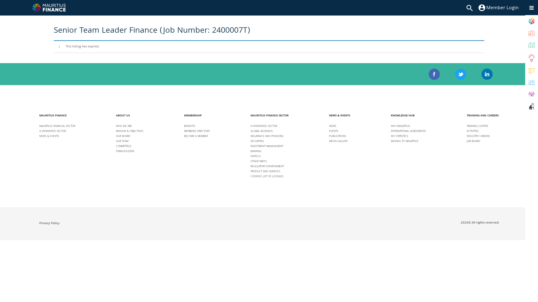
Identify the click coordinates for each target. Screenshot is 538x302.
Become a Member (196, 136)
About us (123, 115)
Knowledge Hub (403, 115)
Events (333, 131)
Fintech (256, 156)
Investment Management (267, 146)
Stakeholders (125, 151)
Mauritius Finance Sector (270, 115)
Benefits (189, 126)
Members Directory (197, 131)
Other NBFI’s (259, 161)
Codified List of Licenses (267, 176)
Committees (123, 146)
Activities (473, 131)
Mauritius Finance (53, 115)
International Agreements (408, 131)
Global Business (262, 131)
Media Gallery (338, 141)
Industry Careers (478, 136)
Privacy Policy (49, 223)
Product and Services (265, 171)
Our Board (123, 136)
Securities (257, 141)
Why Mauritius (400, 126)
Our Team (122, 141)
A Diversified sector (52, 131)
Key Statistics (399, 136)
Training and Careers (483, 115)
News (332, 126)
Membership (193, 115)
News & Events (49, 136)
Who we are (124, 126)
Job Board (473, 141)
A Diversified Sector (264, 126)
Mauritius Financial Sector (57, 126)
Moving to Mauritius (404, 141)
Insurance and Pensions (267, 136)
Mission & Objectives (129, 131)
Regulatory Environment (267, 166)
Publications (337, 136)
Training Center (477, 126)
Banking (256, 151)
